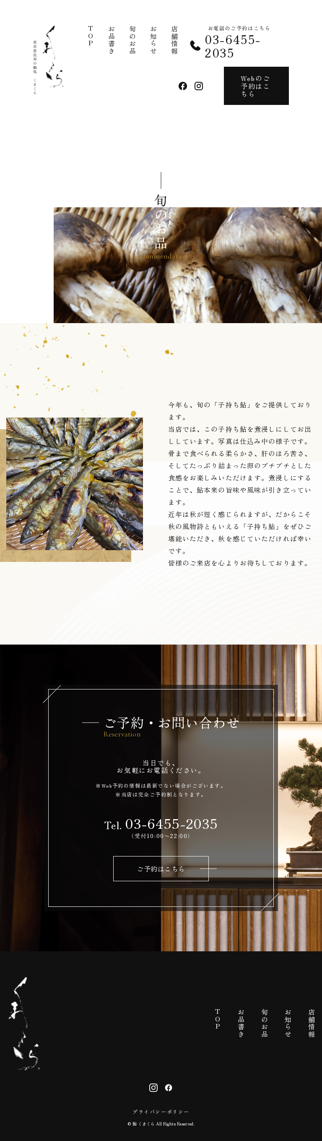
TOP (90, 36)
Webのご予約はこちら (255, 86)
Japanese (299, 1131)
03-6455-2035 (233, 45)
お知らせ (153, 40)
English (266, 1131)
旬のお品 (132, 40)
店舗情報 (174, 40)
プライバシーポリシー (161, 1112)
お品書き (111, 40)
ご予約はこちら (161, 869)
